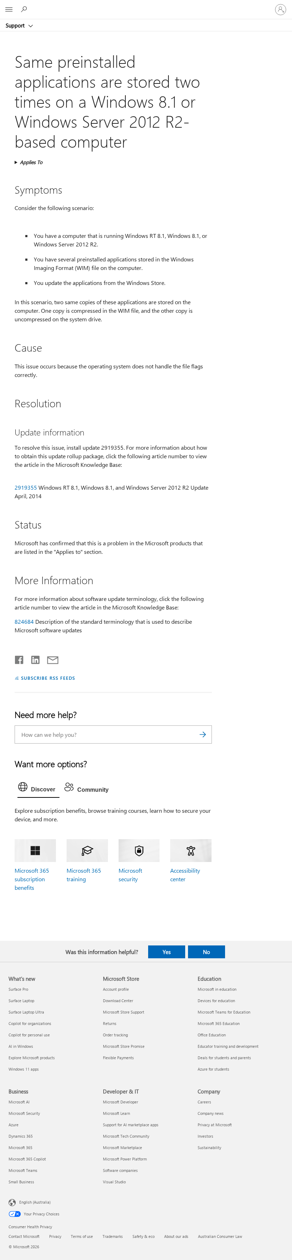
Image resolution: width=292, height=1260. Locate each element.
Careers (204, 1102)
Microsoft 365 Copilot (27, 1159)
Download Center (118, 1000)
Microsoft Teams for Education (224, 1012)
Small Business (21, 1181)
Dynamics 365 (21, 1136)
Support (16, 25)
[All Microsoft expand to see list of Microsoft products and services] (8, 9)
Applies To (31, 162)
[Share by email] (49, 658)
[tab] (38, 788)
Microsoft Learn (116, 1113)
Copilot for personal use (29, 1034)
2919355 (26, 487)
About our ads (176, 1236)
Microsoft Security (24, 1113)
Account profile (116, 989)
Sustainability (209, 1147)
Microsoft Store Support (123, 1012)
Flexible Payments (118, 1057)
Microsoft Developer (120, 1102)
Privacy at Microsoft (215, 1124)
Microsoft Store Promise (124, 1046)
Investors (205, 1136)
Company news (211, 1113)
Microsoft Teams (23, 1170)
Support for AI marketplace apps (130, 1124)
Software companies (120, 1170)
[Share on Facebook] (20, 658)
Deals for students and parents (224, 1057)
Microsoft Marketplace (122, 1147)
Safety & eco (143, 1236)
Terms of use (82, 1236)
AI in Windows (21, 1046)
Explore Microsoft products (32, 1057)
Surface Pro (18, 989)
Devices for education (216, 1000)
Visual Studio (114, 1181)
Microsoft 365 (20, 1147)
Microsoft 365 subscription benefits (32, 879)
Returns (109, 1023)
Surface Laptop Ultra (26, 1012)
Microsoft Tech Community (126, 1136)
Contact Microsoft (24, 1236)
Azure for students (213, 1069)
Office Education (212, 1034)
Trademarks (113, 1236)
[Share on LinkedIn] (33, 658)
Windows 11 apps (24, 1069)
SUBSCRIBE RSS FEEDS (48, 678)
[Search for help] (25, 9)
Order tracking (115, 1034)
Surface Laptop (21, 1000)
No (206, 951)
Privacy (55, 1236)
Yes (167, 951)
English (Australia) (35, 1201)
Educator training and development (228, 1046)
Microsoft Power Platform (125, 1159)
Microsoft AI (19, 1102)
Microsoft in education (217, 989)
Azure (14, 1124)
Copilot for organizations (30, 1023)
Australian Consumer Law (220, 1236)
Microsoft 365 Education (219, 1023)
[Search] (203, 734)
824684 (24, 621)
